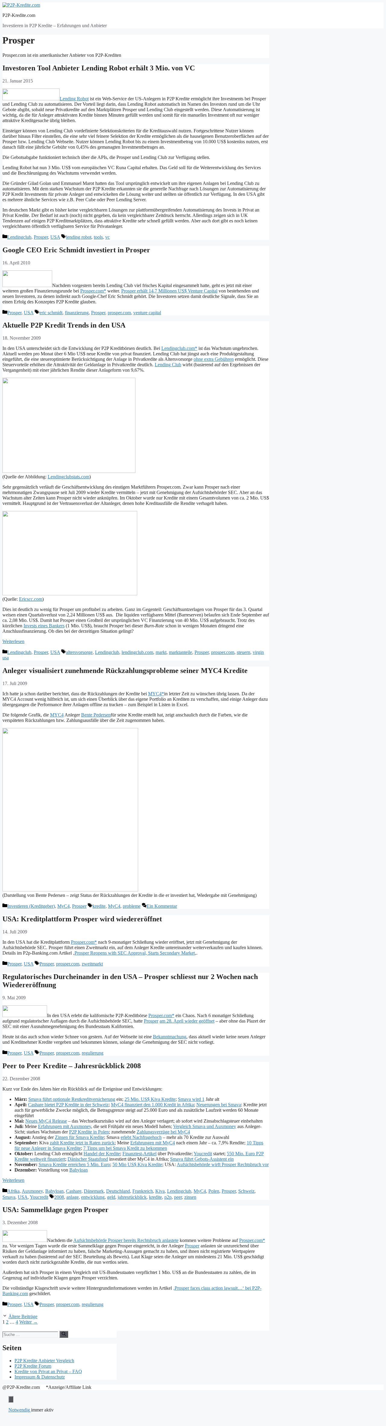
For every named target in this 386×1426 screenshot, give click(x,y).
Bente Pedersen (96, 714)
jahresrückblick (132, 1197)
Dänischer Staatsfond (88, 1159)
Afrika (13, 1191)
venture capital (147, 312)
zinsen (190, 1197)
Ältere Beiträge (22, 1316)
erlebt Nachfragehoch (141, 1137)
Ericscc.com (30, 599)
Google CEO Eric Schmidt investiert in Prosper (76, 250)
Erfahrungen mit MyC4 (152, 1142)
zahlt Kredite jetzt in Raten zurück (82, 1142)
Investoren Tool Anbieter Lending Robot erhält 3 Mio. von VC (98, 68)
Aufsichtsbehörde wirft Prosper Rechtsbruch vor (223, 1164)
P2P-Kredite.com (18, 15)
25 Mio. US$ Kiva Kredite (150, 1099)
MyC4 (63, 906)
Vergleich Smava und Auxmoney (204, 1126)
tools (98, 237)
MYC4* (156, 693)
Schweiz (246, 1191)
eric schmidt (51, 312)
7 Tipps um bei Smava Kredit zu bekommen (125, 1148)
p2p (168, 1197)
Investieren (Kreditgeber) (31, 906)
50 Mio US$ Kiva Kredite (137, 1164)
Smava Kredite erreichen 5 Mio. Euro (74, 1164)
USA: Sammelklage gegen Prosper (55, 1210)
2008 (59, 1197)
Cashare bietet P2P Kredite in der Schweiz (68, 1104)
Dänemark (94, 1191)
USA (55, 237)
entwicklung (93, 1197)
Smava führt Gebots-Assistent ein (202, 1159)
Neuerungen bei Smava (218, 1104)
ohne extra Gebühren (214, 359)
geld (111, 1197)
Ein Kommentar (162, 906)
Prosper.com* (93, 290)
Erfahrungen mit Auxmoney (64, 1126)
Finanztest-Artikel (139, 1153)
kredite (99, 906)
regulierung (92, 1053)
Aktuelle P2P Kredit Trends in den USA (63, 325)
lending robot (78, 237)
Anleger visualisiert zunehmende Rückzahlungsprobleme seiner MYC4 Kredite (125, 670)
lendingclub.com (137, 652)
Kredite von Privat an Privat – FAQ (48, 1371)
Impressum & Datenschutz (39, 1376)
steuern (243, 652)
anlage (72, 1197)
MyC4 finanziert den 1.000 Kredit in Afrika (152, 1104)
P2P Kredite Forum (32, 1366)
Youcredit (203, 1153)
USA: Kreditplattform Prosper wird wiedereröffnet (82, 919)
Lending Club (168, 364)
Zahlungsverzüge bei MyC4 (163, 1131)
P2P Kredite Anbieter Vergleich (44, 1360)
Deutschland (118, 1191)
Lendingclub (19, 237)
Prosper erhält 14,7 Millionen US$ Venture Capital (169, 290)
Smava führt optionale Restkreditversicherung (71, 1099)
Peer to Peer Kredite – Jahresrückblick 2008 (71, 1066)
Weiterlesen (13, 641)
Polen (213, 1191)
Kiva (160, 1191)
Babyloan (78, 1169)
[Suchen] (63, 1334)
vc (107, 237)
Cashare (73, 1191)
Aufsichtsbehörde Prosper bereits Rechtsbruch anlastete (126, 1240)
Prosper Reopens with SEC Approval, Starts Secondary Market (134, 953)
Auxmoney (32, 1191)
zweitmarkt (92, 963)
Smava (8, 1197)
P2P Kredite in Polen (89, 1131)
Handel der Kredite (102, 1153)
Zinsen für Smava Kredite (79, 1137)
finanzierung (77, 312)
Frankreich (142, 1191)
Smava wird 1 (191, 1099)
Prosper (41, 237)
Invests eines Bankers (44, 625)
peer (178, 1197)
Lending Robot (74, 98)
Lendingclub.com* (179, 348)
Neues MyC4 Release (46, 1121)
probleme (132, 906)
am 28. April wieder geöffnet (187, 1020)
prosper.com (119, 312)
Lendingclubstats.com (68, 476)
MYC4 (57, 714)
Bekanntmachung (169, 1036)
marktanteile (180, 652)
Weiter (28, 1321)
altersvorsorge (79, 652)
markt (161, 652)
